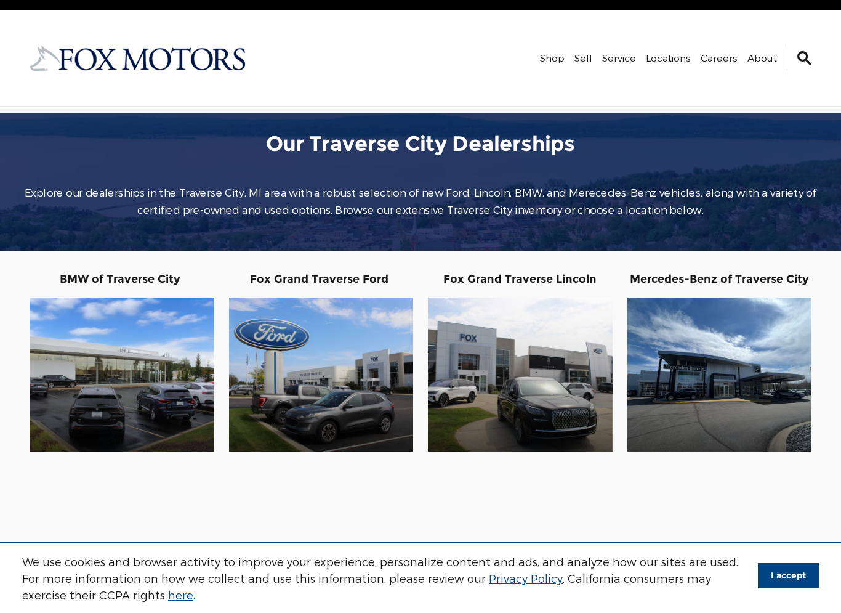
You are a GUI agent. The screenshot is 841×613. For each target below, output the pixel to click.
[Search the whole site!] (804, 58)
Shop (552, 57)
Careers (719, 57)
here (180, 594)
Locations (668, 57)
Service (619, 57)
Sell (583, 57)
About (762, 57)
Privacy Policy (526, 578)
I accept (788, 575)
